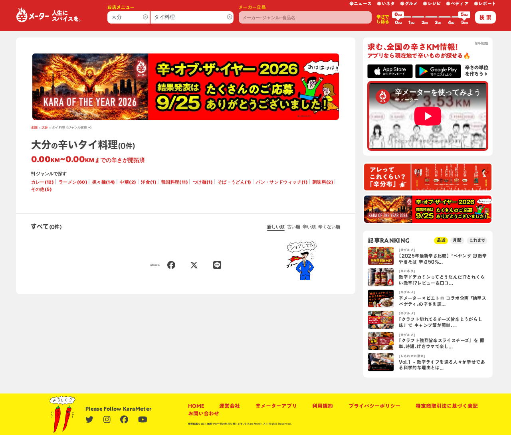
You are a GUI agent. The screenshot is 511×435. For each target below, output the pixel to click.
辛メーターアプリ (276, 406)
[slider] (398, 17)
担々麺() (103, 182)
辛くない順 (329, 226)
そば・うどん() (234, 182)
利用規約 (322, 406)
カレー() (42, 182)
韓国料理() (174, 182)
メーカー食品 (252, 7)
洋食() (148, 182)
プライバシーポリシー (374, 406)
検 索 (485, 17)
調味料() (323, 182)
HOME (196, 406)
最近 (441, 240)
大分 (45, 127)
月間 (457, 240)
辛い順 (309, 226)
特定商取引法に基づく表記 (447, 406)
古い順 (293, 226)
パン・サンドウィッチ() (282, 182)
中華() (128, 182)
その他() (41, 189)
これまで (477, 240)
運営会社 (229, 406)
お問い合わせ (203, 413)
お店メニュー (121, 7)
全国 (34, 127)
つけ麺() (203, 182)
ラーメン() (73, 182)
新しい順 (276, 226)
